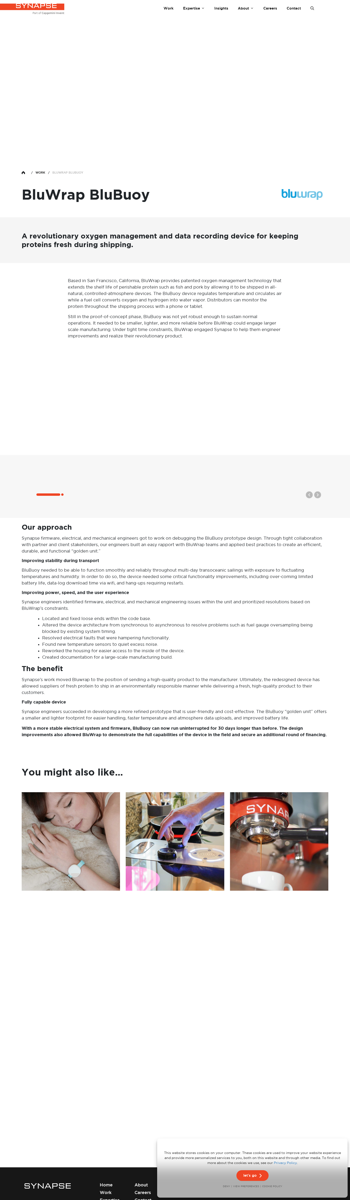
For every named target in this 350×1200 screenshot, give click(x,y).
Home (106, 1184)
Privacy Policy (285, 1163)
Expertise (191, 8)
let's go (250, 1175)
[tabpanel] (175, 432)
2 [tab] (61, 495)
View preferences (246, 1186)
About (243, 8)
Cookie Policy (272, 1186)
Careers (270, 8)
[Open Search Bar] (312, 8)
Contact (294, 8)
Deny (226, 1186)
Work (169, 8)
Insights (221, 8)
